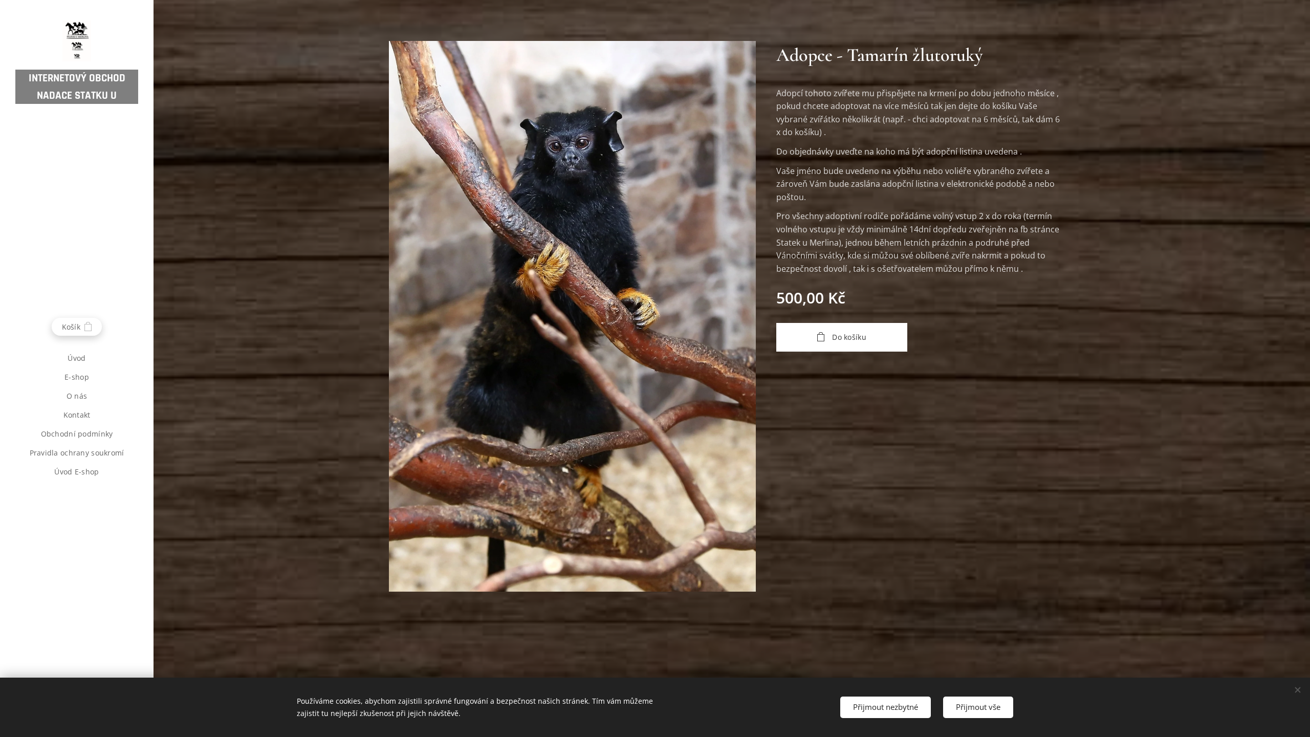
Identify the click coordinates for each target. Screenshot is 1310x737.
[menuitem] (76, 358)
